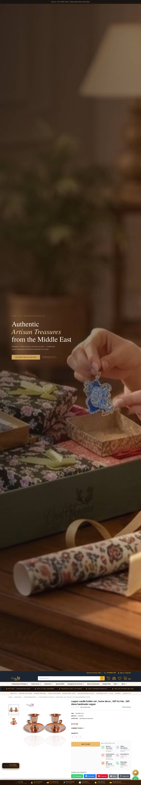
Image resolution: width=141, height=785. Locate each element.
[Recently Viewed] (109, 678)
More (123, 684)
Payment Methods (40, 693)
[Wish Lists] (120, 678)
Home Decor (35, 684)
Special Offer (60, 684)
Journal (118, 693)
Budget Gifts (106, 684)
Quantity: (74, 733)
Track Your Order (54, 693)
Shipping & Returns (25, 693)
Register (128, 673)
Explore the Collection (25, 357)
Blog (111, 693)
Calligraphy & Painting (19, 684)
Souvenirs (47, 684)
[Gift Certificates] (114, 678)
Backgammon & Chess (75, 684)
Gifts (115, 684)
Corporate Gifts (102, 693)
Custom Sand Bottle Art (86, 693)
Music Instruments (93, 684)
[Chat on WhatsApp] (135, 779)
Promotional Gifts (69, 693)
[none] (45, 723)
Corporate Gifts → (49, 357)
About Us (14, 693)
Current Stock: (77, 728)
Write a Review (126, 707)
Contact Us (126, 693)
